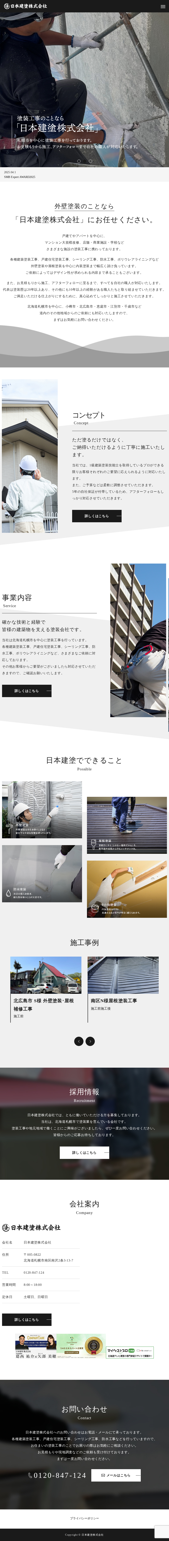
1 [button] (78, 161)
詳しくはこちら (97, 516)
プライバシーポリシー (84, 1518)
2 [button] (84, 161)
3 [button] (90, 161)
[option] (84, 89)
